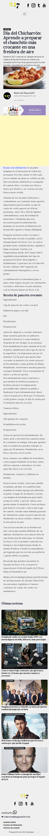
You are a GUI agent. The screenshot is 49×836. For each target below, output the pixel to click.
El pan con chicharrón (14, 167)
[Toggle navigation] (24, 14)
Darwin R (37, 832)
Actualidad (9, 681)
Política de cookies (11, 828)
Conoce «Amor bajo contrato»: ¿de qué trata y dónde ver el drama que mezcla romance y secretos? (22, 673)
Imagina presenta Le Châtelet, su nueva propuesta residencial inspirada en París (24, 708)
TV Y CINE (8, 644)
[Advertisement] (24, 140)
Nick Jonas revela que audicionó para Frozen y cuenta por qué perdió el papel (22, 741)
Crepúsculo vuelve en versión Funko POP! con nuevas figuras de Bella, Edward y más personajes (23, 638)
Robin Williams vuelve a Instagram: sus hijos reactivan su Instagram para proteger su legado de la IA (23, 776)
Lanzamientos (10, 611)
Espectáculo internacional (14, 714)
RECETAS (7, 29)
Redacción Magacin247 (24, 92)
